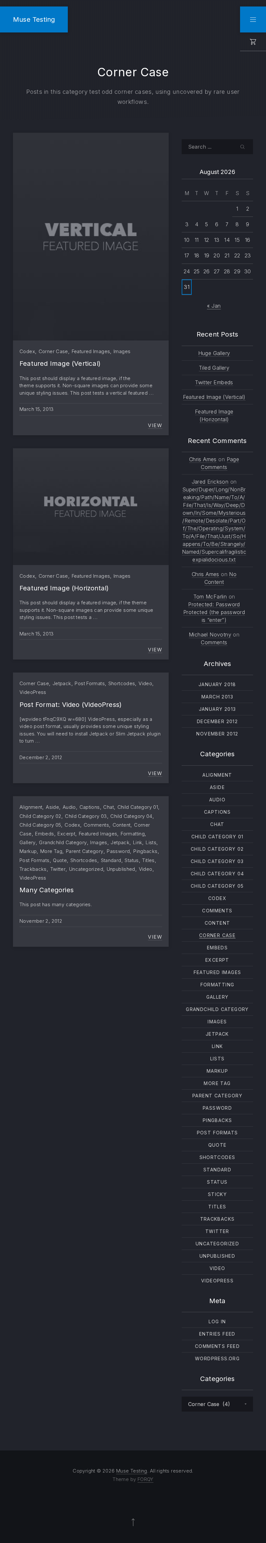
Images (122, 351)
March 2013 (217, 696)
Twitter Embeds (214, 382)
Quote (60, 860)
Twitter (58, 869)
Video (145, 683)
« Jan (214, 305)
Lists (151, 842)
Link (137, 842)
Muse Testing (34, 19)
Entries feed (217, 1334)
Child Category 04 (131, 816)
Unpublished (121, 869)
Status (132, 860)
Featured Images (91, 351)
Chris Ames (203, 459)
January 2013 (217, 709)
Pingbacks (145, 851)
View (155, 425)
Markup (28, 851)
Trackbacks (33, 869)
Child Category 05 (40, 825)
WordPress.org (217, 1358)
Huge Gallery (214, 353)
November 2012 (217, 733)
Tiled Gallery (214, 367)
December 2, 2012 (40, 757)
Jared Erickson (210, 481)
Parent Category (84, 851)
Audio (69, 807)
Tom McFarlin (210, 596)
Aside (52, 807)
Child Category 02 (40, 816)
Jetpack (62, 683)
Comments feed (217, 1346)
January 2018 (217, 684)
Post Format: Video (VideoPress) (70, 704)
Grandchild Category (63, 842)
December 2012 (217, 721)
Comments (96, 825)
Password (118, 851)
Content (122, 825)
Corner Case (53, 351)
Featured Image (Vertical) (60, 363)
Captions (89, 807)
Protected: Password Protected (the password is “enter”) (214, 612)
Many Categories (46, 890)
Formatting (133, 834)
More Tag (51, 851)
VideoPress (32, 692)
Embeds (44, 834)
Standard (111, 860)
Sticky (217, 1194)
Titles (148, 860)
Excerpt (66, 834)
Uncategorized (86, 869)
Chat (108, 807)
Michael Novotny (210, 634)
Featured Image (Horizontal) (64, 588)
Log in (217, 1321)
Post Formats (90, 683)
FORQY (145, 1479)
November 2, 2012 (40, 921)
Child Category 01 (137, 807)
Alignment (30, 807)
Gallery (27, 842)
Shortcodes (121, 683)
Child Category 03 (86, 816)
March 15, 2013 (36, 409)
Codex (27, 351)
